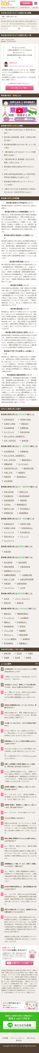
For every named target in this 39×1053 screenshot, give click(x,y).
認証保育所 (22, 562)
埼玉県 (19, 653)
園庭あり (7, 622)
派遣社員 (20, 603)
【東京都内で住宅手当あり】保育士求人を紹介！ (20, 131)
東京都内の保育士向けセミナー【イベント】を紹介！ (19, 183)
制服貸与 (21, 473)
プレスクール (9, 588)
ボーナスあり (23, 464)
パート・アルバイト (22, 599)
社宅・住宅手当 (10, 441)
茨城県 (6, 658)
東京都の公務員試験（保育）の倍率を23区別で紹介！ (20, 138)
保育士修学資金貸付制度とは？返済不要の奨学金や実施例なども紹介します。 (20, 175)
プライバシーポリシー (17, 1038)
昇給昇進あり (22, 477)
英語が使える (9, 536)
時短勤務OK (23, 513)
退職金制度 (8, 464)
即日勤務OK (8, 643)
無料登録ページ (20, 697)
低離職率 (22, 631)
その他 (22, 588)
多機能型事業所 (10, 575)
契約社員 (7, 603)
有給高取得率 (9, 500)
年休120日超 (25, 432)
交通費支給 (24, 428)
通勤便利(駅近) (22, 614)
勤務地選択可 (22, 504)
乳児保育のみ (25, 532)
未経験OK (26, 639)
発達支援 (25, 441)
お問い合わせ (31, 1038)
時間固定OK (8, 513)
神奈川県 (7, 653)
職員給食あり (27, 460)
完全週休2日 (8, 496)
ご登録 (17, 715)
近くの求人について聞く (19, 88)
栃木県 (17, 658)
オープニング (9, 432)
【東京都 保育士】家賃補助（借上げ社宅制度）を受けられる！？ (19, 160)
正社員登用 (8, 481)
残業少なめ (24, 492)
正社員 (6, 599)
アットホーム (9, 618)
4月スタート (8, 635)
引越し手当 (8, 473)
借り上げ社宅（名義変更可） (15, 436)
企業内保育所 (22, 584)
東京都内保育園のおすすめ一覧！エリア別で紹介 (20, 146)
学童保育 (7, 584)
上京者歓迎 (24, 618)
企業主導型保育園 (26, 579)
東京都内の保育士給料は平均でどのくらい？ (19, 168)
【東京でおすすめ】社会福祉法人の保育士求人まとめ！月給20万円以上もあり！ (20, 190)
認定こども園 (9, 579)
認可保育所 (8, 562)
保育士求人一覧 (11, 16)
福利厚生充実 (29, 468)
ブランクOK (8, 631)
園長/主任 (24, 424)
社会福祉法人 (22, 622)
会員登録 (26, 3)
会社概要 (5, 1038)
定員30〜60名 (25, 419)
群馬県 (28, 658)
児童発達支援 (25, 567)
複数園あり (23, 643)
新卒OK (22, 626)
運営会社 (19, 1040)
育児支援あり (25, 509)
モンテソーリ (9, 541)
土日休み (7, 504)
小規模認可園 (27, 575)
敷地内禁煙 (23, 635)
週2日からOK (9, 509)
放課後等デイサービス (12, 571)
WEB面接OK (9, 626)
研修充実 (7, 477)
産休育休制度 (24, 496)
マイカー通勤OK (10, 639)
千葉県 (30, 653)
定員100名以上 (27, 528)
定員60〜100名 (9, 424)
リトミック (24, 536)
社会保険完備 (9, 428)
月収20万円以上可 (11, 468)
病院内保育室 (9, 567)
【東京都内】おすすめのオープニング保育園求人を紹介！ (20, 153)
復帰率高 (23, 500)
